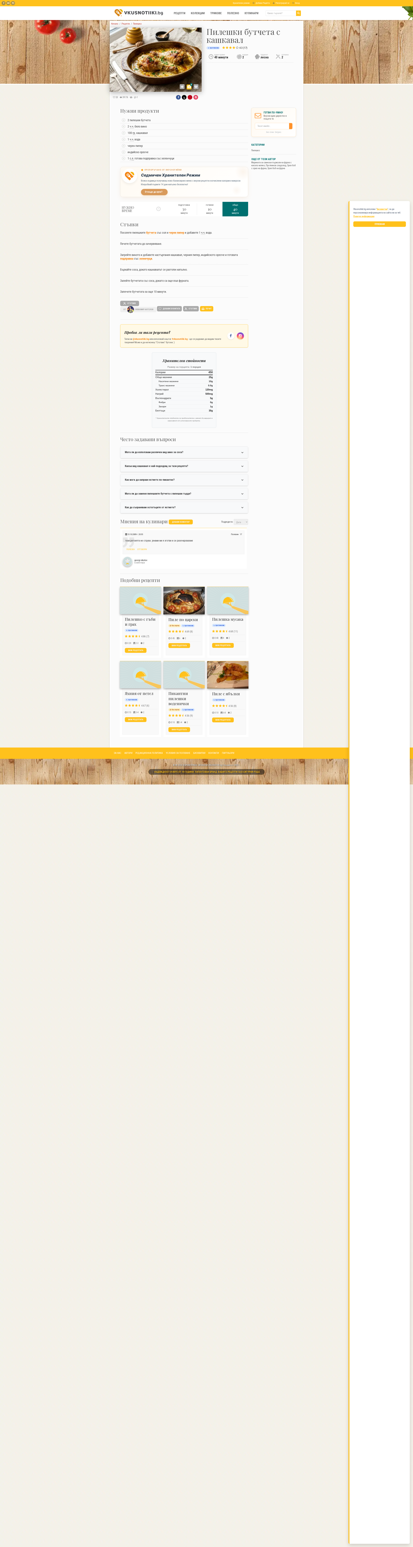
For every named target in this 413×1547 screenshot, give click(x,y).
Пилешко (255, 150)
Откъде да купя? (153, 192)
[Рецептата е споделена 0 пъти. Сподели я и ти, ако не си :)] (131, 97)
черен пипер (176, 232)
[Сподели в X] (184, 97)
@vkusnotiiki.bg (141, 339)
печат (208, 309)
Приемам (380, 224)
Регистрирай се (282, 3)
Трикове (216, 13)
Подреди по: (227, 522)
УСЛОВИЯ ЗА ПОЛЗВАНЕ (178, 753)
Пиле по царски (183, 619)
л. (133, 158)
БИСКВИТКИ (199, 753)
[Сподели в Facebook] (178, 97)
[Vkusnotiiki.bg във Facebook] (4, 3)
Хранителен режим (241, 3)
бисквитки (382, 209)
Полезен (130, 549)
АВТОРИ (128, 753)
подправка (126, 258)
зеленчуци (145, 258)
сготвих (131, 303)
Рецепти (179, 13)
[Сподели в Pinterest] (190, 97)
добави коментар (181, 522)
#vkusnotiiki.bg (180, 339)
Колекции (198, 13)
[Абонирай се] (291, 126)
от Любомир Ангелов (138, 309)
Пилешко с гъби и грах (140, 622)
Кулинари (251, 13)
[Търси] (298, 13)
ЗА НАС (117, 753)
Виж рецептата (135, 650)
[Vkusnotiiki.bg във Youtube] (8, 3)
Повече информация (363, 216)
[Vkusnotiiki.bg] (13, 3)
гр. (134, 133)
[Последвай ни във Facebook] (230, 335)
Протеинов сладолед (276, 165)
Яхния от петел (139, 693)
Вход (297, 3)
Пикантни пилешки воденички (178, 698)
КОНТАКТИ (213, 753)
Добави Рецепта (262, 3)
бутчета (151, 232)
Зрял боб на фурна (276, 168)
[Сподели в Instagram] (195, 97)
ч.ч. (132, 126)
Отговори (142, 549)
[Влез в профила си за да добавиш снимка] (182, 86)
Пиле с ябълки (226, 693)
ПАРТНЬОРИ (228, 753)
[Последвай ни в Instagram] (240, 335)
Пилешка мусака (227, 619)
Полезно (233, 13)
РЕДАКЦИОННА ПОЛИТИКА (149, 753)
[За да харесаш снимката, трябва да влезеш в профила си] (196, 86)
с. (132, 158)
